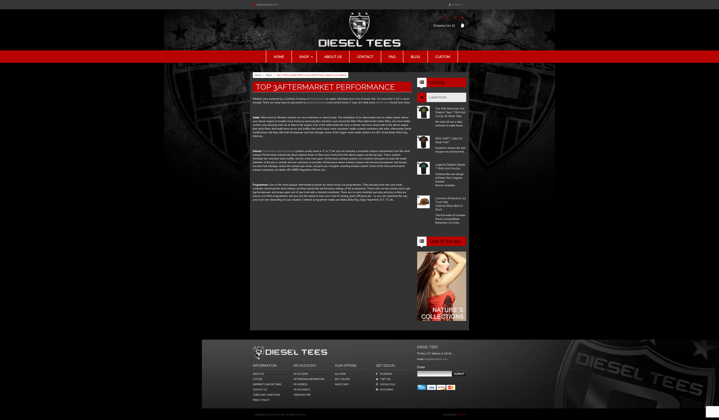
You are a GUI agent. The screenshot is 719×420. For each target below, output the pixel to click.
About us (333, 57)
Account (456, 4)
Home (279, 57)
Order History (302, 394)
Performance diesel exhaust (279, 151)
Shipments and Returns (267, 384)
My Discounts (302, 389)
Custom (442, 57)
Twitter (385, 379)
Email (421, 367)
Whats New (341, 384)
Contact (365, 57)
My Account (301, 374)
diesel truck (383, 102)
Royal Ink (461, 414)
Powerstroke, (317, 98)
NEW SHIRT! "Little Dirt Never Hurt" (448, 140)
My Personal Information (309, 379)
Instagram (386, 389)
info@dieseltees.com (267, 4)
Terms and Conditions (266, 394)
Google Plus (387, 384)
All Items (340, 374)
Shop (304, 57)
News (269, 75)
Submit (459, 374)
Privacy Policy (261, 400)
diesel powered (318, 102)
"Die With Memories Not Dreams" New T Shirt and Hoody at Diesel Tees (450, 112)
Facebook (386, 374)
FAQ (392, 57)
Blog (415, 57)
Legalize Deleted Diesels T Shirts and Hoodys (450, 166)
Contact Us (260, 389)
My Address (301, 384)
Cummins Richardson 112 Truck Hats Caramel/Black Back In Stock (450, 204)
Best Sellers (342, 379)
